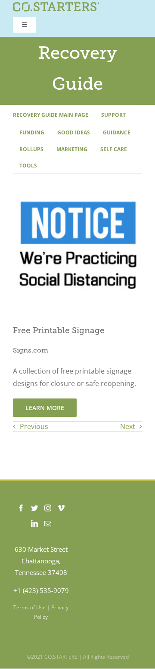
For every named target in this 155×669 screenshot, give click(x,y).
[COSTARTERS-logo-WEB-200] (56, 5)
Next (127, 426)
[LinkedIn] (34, 523)
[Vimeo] (61, 508)
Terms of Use (29, 607)
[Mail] (47, 523)
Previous (34, 426)
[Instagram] (47, 508)
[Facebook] (21, 508)
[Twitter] (34, 508)
